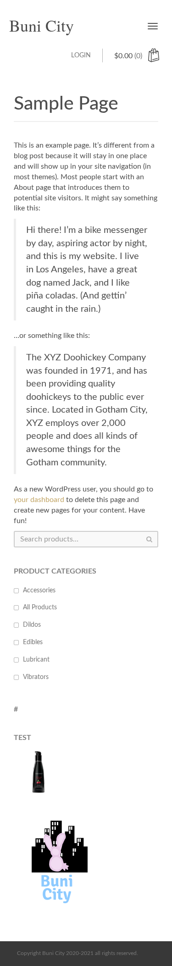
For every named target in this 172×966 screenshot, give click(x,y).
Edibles (33, 642)
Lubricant (36, 660)
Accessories (39, 590)
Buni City (41, 25)
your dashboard (39, 499)
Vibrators (36, 677)
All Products (40, 607)
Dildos (32, 625)
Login (81, 55)
